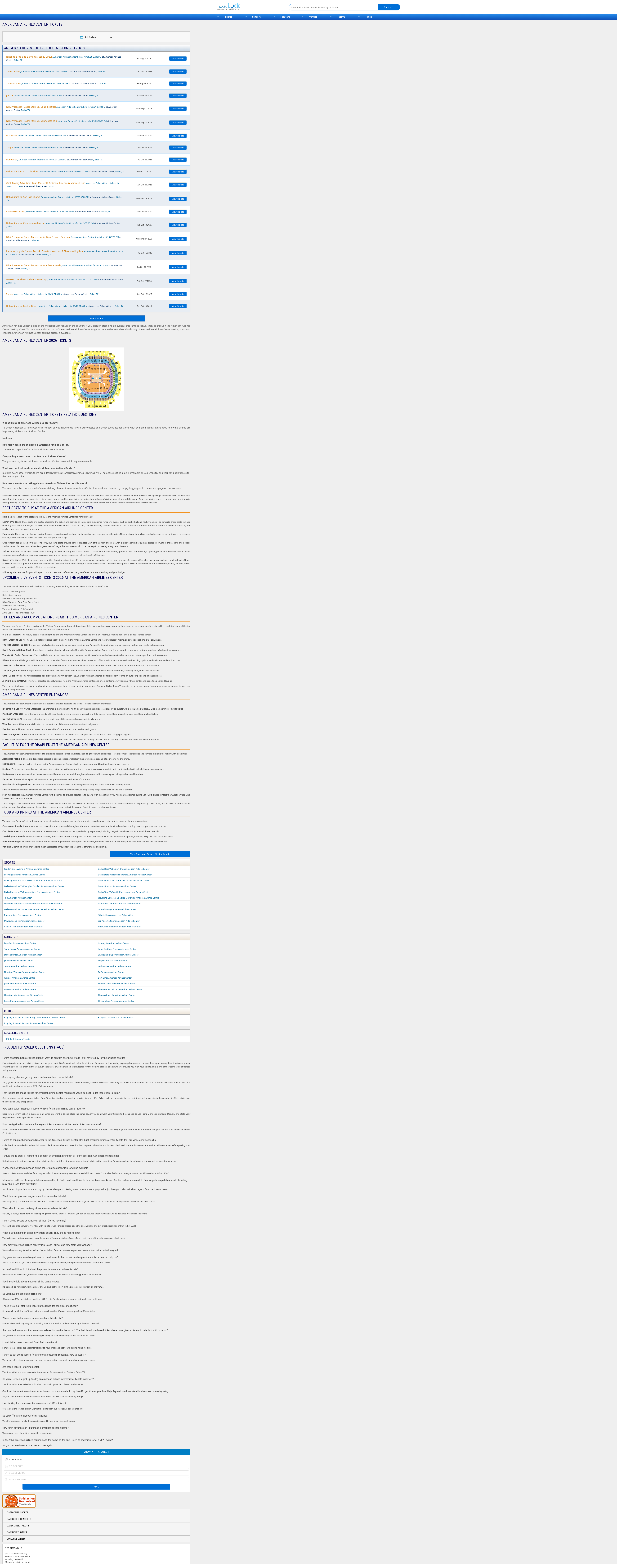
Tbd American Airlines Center (18, 897)
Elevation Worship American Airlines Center (24, 972)
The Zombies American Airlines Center (116, 1000)
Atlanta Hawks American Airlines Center (117, 915)
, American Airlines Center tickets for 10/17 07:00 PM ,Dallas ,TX (64, 281)
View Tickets (178, 58)
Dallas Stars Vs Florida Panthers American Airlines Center (125, 874)
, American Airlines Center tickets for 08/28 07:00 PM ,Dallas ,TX (63, 58)
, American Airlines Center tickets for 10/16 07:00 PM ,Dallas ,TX (64, 267)
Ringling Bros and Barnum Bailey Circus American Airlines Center (34, 1017)
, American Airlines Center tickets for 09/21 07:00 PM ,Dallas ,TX (61, 108)
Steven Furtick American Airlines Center (23, 954)
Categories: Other (17, 1532)
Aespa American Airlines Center (113, 960)
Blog (369, 16)
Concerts (256, 16)
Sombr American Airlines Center (19, 966)
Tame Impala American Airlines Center (22, 948)
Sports (228, 16)
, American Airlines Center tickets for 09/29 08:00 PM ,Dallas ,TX (52, 147)
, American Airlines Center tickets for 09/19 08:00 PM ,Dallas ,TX (52, 95)
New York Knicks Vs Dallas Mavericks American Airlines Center (33, 903)
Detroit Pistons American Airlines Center (117, 886)
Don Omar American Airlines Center (115, 977)
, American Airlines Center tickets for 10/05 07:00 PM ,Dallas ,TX (64, 198)
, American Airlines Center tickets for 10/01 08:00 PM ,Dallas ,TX (54, 159)
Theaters (285, 16)
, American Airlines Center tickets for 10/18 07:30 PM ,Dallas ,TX (52, 294)
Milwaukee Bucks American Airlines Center (24, 920)
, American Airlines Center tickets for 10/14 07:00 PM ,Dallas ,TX (63, 239)
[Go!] (389, 7)
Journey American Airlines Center (113, 943)
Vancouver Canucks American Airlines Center (119, 903)
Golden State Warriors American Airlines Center (26, 868)
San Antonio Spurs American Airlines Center (118, 920)
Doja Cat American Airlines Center (20, 943)
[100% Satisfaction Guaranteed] (19, 1501)
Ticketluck (249, 6)
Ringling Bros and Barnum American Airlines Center (28, 1023)
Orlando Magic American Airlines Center (117, 909)
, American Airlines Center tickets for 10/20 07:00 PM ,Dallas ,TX (64, 306)
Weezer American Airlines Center (19, 977)
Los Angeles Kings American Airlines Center (24, 874)
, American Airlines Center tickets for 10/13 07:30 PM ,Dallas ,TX (63, 225)
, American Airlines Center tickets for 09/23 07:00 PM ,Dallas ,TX (62, 122)
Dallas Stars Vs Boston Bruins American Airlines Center (123, 868)
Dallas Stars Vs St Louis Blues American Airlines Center (123, 880)
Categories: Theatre (18, 1525)
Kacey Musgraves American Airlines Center (24, 1000)
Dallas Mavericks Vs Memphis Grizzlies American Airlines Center (34, 886)
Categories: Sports (17, 1512)
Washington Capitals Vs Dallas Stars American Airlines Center (33, 880)
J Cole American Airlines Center (18, 960)
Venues (313, 16)
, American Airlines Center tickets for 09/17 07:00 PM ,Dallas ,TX (55, 71)
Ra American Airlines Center (111, 972)
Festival (341, 16)
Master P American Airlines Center (20, 989)
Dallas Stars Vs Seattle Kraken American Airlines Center (124, 892)
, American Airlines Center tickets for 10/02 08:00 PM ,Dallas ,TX (65, 171)
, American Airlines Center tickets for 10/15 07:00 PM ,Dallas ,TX (64, 253)
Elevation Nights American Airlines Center (24, 995)
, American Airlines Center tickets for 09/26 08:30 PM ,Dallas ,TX (54, 135)
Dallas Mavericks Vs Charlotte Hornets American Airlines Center (34, 909)
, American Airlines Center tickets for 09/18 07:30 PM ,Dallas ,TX (56, 83)
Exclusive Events (16, 1538)
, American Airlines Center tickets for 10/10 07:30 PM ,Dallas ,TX (58, 211)
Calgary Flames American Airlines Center (23, 926)
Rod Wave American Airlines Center (114, 966)
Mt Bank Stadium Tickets (18, 1038)
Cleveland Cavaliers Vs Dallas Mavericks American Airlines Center (128, 897)
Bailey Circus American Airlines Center (116, 1017)
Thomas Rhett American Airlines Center (116, 995)
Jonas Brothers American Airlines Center (117, 948)
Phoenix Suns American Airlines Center (22, 915)
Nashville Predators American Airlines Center (119, 926)
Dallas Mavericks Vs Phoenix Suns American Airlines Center (32, 892)
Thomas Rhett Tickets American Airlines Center (120, 989)
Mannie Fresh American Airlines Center (116, 983)
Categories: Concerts (19, 1519)
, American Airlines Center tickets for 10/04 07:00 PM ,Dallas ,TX (63, 184)
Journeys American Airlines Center (20, 983)
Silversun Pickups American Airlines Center (118, 954)
